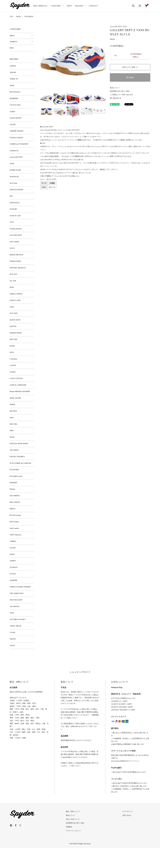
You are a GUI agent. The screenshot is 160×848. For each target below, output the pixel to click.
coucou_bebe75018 (16, 157)
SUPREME (13, 580)
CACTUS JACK (15, 105)
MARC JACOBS (15, 398)
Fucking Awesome (16, 229)
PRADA (12, 489)
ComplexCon (14, 150)
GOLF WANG (14, 242)
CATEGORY (56, 6)
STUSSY (13, 574)
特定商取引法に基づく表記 (120, 91)
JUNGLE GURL (15, 300)
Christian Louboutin (16, 137)
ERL (11, 196)
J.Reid (12, 307)
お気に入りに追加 (128, 67)
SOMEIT (13, 561)
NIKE (12, 430)
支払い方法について (73, 819)
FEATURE (13, 209)
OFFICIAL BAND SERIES (19, 443)
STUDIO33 (13, 567)
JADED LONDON (16, 294)
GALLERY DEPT (116, 26)
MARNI (12, 404)
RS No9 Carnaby (15, 515)
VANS (125, 26)
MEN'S (18, 16)
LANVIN (13, 365)
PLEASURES (14, 470)
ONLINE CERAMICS (17, 456)
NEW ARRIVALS (40, 6)
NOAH (12, 437)
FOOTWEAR (28, 16)
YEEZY (12, 645)
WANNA (13, 639)
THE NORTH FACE (17, 593)
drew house (13, 183)
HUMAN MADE (15, 261)
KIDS (12, 48)
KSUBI (12, 346)
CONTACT (93, 6)
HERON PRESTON (16, 255)
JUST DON (13, 313)
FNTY (12, 222)
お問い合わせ (126, 815)
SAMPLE (13, 541)
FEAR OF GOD (15, 216)
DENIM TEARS (15, 170)
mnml (12, 417)
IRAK (12, 287)
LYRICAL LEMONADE (18, 385)
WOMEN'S (13, 42)
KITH (12, 352)
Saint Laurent (14, 528)
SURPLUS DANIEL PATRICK (20, 587)
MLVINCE (13, 411)
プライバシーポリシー (73, 831)
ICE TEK (13, 281)
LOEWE (13, 372)
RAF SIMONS (15, 496)
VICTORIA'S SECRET (18, 619)
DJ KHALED (14, 177)
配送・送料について (73, 811)
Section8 (12, 548)
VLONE (12, 632)
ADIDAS (13, 66)
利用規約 (69, 827)
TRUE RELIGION (16, 600)
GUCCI (12, 248)
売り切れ (130, 77)
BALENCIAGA (15, 92)
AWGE (12, 85)
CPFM (12, 164)
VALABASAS (14, 606)
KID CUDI (13, 339)
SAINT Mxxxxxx (15, 535)
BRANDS (79, 6)
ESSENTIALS (15, 203)
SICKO (12, 554)
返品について (115, 88)
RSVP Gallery (14, 522)
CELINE (13, 124)
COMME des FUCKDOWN (19, 144)
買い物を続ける (115, 98)
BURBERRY (14, 98)
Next (102, 58)
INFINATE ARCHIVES (18, 268)
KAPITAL (13, 326)
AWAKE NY (14, 79)
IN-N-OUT (13, 274)
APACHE (13, 72)
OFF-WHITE (14, 450)
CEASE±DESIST (16, 118)
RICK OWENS (15, 502)
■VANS (42, 143)
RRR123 (12, 509)
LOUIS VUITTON (16, 378)
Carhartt (12, 111)
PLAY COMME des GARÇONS (20, 463)
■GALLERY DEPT (46, 127)
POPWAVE (13, 483)
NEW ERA (13, 424)
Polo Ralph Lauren (16, 476)
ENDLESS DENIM (16, 190)
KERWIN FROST (16, 333)
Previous (43, 58)
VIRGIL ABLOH (15, 626)
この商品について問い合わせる (121, 95)
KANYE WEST (15, 320)
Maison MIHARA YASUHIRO (20, 391)
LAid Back (13, 359)
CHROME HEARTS (16, 131)
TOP (11, 16)
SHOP (69, 6)
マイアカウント (127, 811)
